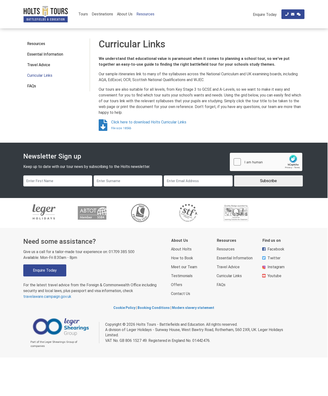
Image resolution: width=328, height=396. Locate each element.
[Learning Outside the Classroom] (236, 213)
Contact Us (180, 293)
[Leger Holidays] (44, 213)
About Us (125, 14)
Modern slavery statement (193, 308)
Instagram (276, 267)
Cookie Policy (124, 308)
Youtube (274, 276)
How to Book (182, 258)
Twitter (273, 258)
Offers (176, 284)
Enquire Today (45, 270)
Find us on (271, 240)
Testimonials (182, 276)
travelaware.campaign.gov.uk (47, 296)
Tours (83, 14)
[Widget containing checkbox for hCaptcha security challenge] (266, 162)
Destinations (102, 14)
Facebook (275, 249)
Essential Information (45, 54)
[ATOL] (140, 213)
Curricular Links (39, 75)
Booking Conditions (154, 308)
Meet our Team (184, 267)
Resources (145, 14)
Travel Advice (38, 65)
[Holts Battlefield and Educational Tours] (46, 14)
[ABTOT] (92, 213)
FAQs (31, 86)
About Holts (181, 249)
